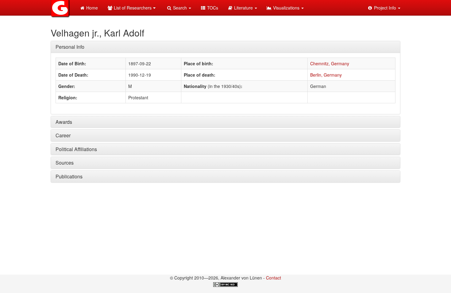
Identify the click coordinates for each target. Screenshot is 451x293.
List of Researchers (132, 8)
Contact (273, 278)
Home (91, 8)
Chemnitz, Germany (329, 63)
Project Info (385, 8)
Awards (64, 121)
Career (63, 135)
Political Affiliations (76, 149)
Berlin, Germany (326, 75)
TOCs (212, 8)
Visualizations (286, 8)
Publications (69, 176)
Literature (243, 8)
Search (180, 8)
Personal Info (70, 46)
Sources (65, 162)
